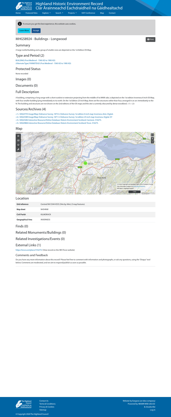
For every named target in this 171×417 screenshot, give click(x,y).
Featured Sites (31, 13)
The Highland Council (39, 414)
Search (59, 13)
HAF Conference (88, 13)
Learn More (24, 31)
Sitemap (42, 410)
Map (102, 13)
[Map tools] (18, 149)
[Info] (18, 145)
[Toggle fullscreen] (152, 134)
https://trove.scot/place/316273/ (29, 250)
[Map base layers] (18, 140)
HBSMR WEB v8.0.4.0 (146, 404)
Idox (144, 401)
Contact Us (43, 401)
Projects (71, 13)
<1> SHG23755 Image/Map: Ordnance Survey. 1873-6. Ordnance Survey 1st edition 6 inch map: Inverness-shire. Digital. (64, 114)
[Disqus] (85, 299)
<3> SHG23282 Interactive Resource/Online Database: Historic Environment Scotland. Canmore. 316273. (58, 120)
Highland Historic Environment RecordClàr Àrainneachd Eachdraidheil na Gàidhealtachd (79, 6)
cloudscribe (150, 407)
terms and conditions (139, 186)
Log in (152, 410)
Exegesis (135, 401)
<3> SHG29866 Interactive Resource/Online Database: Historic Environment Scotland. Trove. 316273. (57, 123)
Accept (36, 31)
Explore (45, 13)
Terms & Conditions (47, 404)
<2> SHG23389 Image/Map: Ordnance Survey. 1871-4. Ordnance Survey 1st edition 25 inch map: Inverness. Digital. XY (64, 117)
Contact (112, 13)
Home (18, 13)
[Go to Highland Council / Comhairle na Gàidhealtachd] (24, 5)
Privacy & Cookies (46, 407)
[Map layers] (18, 136)
